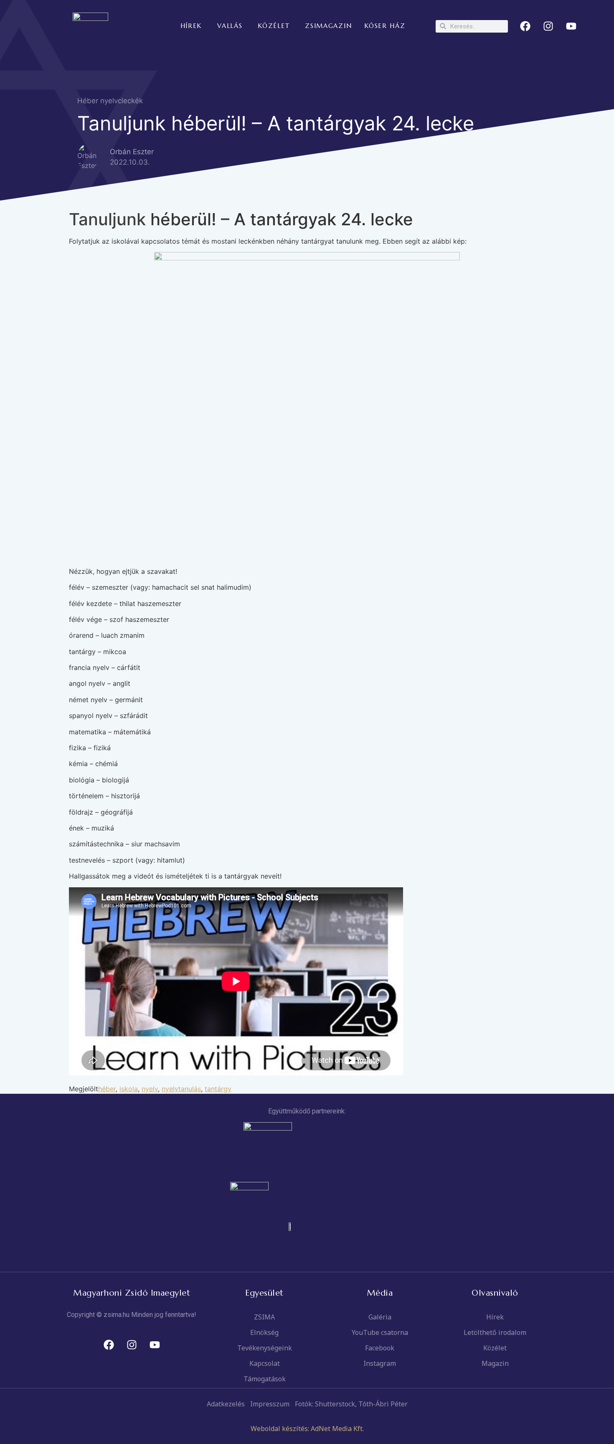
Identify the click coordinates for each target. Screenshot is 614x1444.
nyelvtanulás (181, 1089)
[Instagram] (548, 26)
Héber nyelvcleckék (110, 101)
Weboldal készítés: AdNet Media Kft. (307, 1428)
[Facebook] (525, 26)
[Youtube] (571, 26)
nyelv (150, 1089)
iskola (128, 1089)
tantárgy (218, 1089)
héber (107, 1089)
